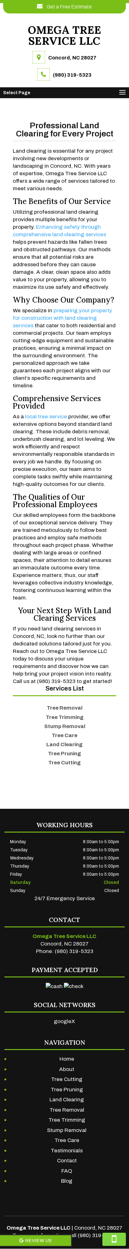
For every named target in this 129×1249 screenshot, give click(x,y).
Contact (67, 1161)
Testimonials (67, 1151)
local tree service (46, 417)
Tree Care (66, 1140)
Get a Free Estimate (69, 6)
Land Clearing (66, 1100)
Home (66, 1059)
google (62, 1021)
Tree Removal (66, 1110)
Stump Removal (66, 1130)
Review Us (38, 1240)
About (66, 1069)
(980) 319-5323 (72, 75)
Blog (66, 1181)
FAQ (66, 1171)
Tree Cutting (66, 1079)
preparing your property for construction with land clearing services (62, 318)
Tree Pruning (67, 1090)
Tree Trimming (67, 1120)
